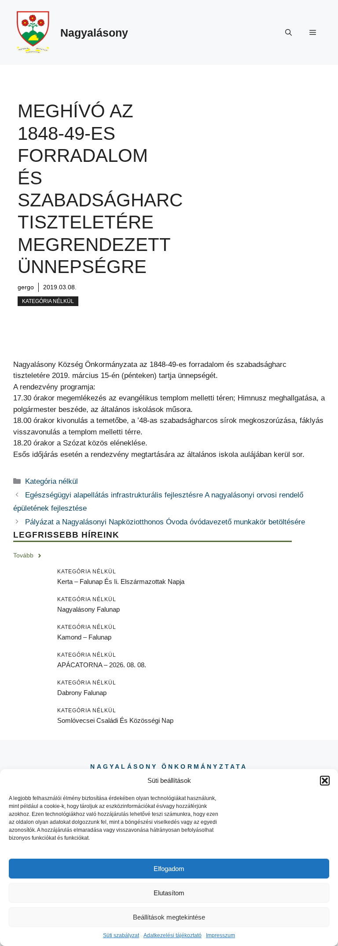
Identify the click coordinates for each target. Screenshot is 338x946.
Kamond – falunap (84, 637)
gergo (26, 287)
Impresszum (220, 935)
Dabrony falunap (82, 692)
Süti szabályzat (121, 935)
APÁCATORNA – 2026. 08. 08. (101, 665)
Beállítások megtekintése (169, 917)
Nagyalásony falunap (88, 609)
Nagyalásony (94, 32)
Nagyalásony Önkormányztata (168, 766)
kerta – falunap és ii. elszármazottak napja (120, 581)
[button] (324, 780)
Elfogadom (169, 868)
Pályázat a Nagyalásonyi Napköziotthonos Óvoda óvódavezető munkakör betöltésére (165, 522)
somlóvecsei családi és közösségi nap (115, 720)
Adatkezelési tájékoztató (172, 935)
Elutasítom (169, 893)
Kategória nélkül (48, 301)
